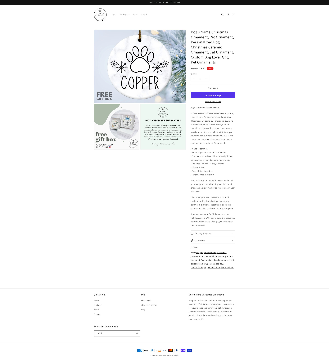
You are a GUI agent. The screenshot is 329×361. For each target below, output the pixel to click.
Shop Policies (146, 300)
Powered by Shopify (172, 355)
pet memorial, (214, 267)
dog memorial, (207, 256)
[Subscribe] (137, 333)
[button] (124, 14)
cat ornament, (210, 252)
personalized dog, (215, 263)
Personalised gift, (226, 260)
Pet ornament (227, 267)
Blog (143, 309)
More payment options (213, 101)
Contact (97, 314)
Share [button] (196, 247)
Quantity (194, 74)
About (96, 309)
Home (96, 300)
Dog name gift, (221, 256)
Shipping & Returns (149, 305)
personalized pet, (199, 267)
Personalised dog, (209, 260)
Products (97, 305)
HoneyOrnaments (161, 355)
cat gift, (199, 252)
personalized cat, (199, 263)
